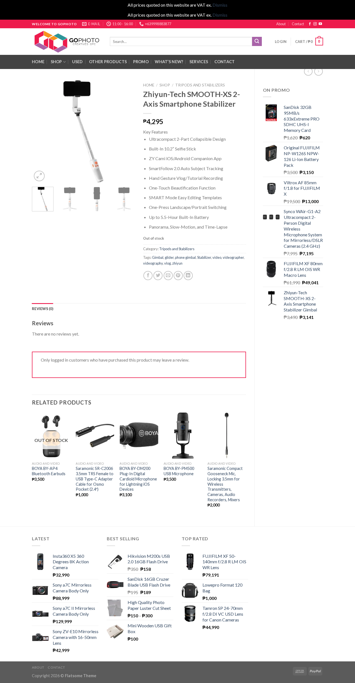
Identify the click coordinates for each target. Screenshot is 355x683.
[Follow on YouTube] (320, 24)
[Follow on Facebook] (309, 24)
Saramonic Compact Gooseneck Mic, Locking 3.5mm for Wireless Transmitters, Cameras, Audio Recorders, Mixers (225, 484)
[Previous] (41, 131)
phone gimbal (185, 257)
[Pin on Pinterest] (178, 275)
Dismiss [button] (219, 4)
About (281, 24)
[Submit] (257, 41)
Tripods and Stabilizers (200, 85)
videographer (233, 257)
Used (77, 61)
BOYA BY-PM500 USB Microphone (179, 471)
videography (153, 263)
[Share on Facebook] (148, 275)
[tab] (42, 308)
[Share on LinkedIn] (188, 275)
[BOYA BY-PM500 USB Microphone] (183, 436)
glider (169, 257)
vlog (167, 263)
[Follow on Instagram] (315, 24)
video (216, 257)
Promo (141, 61)
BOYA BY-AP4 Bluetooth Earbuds (48, 471)
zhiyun (177, 263)
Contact (298, 24)
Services (198, 61)
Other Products (108, 61)
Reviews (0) (42, 308)
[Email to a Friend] (168, 275)
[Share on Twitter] (158, 275)
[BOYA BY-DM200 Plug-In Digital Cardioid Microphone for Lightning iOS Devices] (139, 436)
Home (148, 85)
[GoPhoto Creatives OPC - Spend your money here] (67, 41)
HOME (38, 61)
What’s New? (169, 61)
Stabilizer (204, 257)
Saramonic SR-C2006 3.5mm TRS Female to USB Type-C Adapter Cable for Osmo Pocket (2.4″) (94, 479)
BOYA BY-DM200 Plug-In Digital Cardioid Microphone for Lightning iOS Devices (138, 479)
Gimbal (157, 257)
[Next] (126, 131)
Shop (56, 61)
